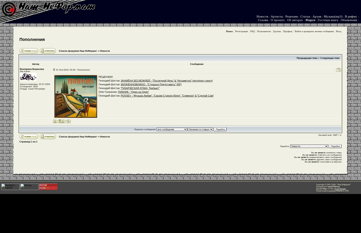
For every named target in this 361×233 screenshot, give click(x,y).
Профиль (287, 31)
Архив (317, 16)
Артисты (277, 16)
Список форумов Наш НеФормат (78, 51)
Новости (262, 16)
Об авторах (295, 20)
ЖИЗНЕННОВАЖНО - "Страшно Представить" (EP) (151, 84)
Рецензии (291, 16)
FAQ (252, 31)
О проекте (278, 20)
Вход (338, 31)
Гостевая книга (328, 20)
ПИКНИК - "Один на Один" (133, 92)
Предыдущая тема (307, 58)
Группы (277, 31)
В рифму (351, 16)
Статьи (305, 16)
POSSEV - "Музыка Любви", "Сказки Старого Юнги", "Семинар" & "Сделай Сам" (167, 95)
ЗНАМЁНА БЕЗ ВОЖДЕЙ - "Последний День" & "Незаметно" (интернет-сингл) (167, 80)
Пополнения (32, 39)
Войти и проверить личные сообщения (314, 31)
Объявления (349, 20)
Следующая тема (329, 58)
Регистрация (241, 31)
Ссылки (263, 20)
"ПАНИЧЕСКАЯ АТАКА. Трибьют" (140, 88)
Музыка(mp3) (333, 16)
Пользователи (264, 31)
